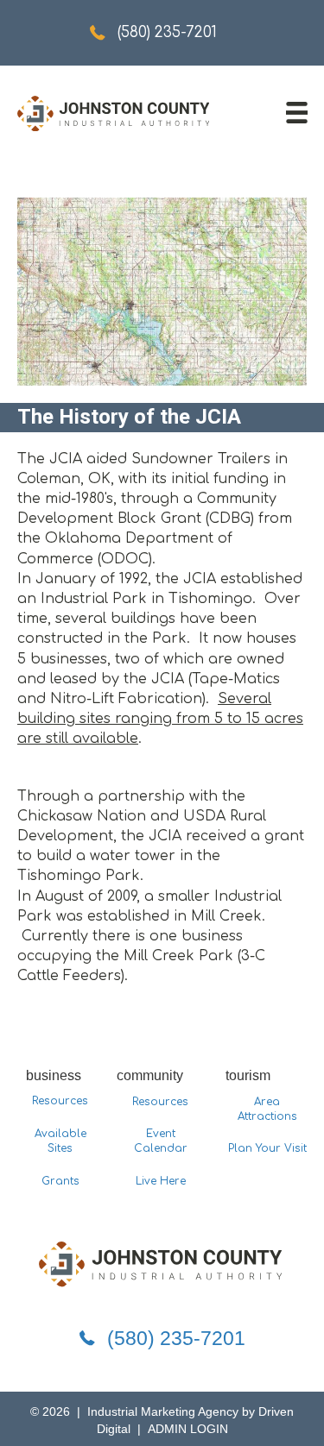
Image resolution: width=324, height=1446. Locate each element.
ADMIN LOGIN (188, 1429)
